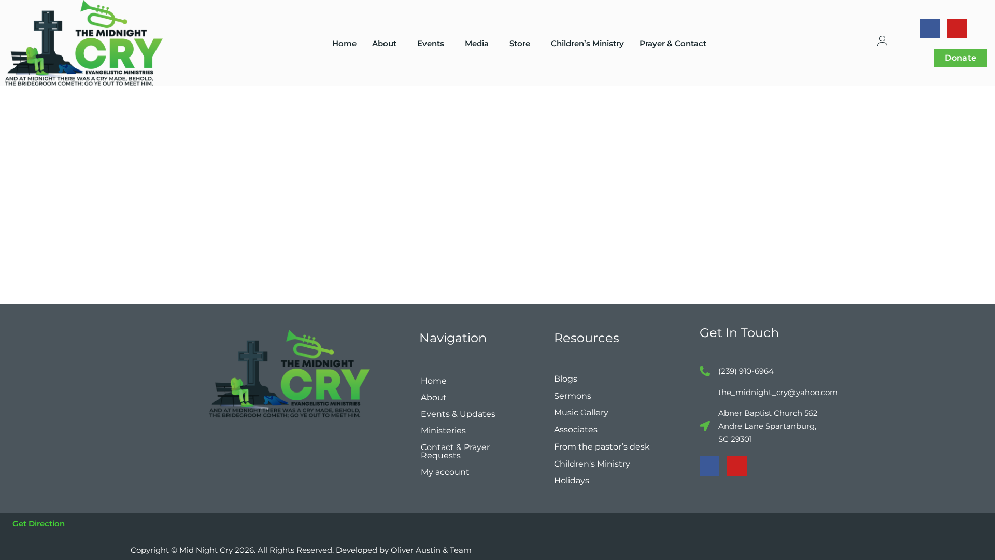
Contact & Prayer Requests (455, 451)
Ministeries (443, 431)
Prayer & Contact (672, 43)
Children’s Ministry (587, 43)
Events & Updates (458, 414)
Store (519, 43)
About (384, 43)
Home (344, 43)
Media (477, 43)
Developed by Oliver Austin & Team (404, 550)
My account (445, 472)
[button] (386, 43)
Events (430, 43)
